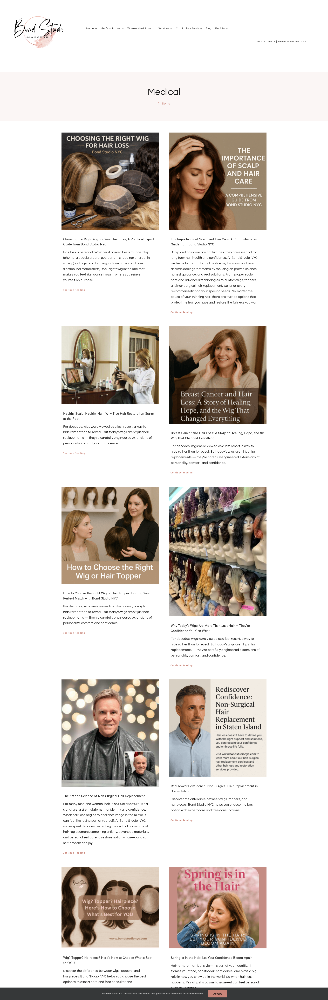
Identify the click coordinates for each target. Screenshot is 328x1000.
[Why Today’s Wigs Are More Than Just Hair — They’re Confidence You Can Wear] (217, 551)
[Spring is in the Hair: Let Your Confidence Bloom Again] (217, 907)
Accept (217, 993)
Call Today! (265, 41)
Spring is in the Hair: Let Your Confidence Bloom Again (211, 958)
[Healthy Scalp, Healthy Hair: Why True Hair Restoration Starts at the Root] (110, 365)
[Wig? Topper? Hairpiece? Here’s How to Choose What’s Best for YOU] (110, 907)
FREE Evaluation (292, 41)
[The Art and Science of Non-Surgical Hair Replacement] (110, 733)
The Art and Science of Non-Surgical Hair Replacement (104, 796)
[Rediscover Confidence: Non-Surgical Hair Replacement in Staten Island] (217, 728)
